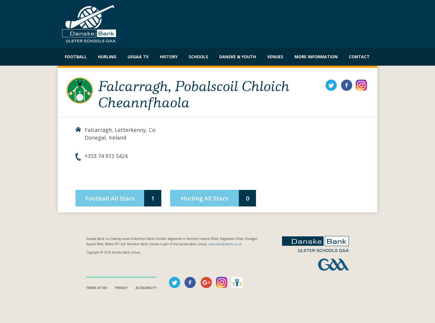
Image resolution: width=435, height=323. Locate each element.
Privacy (121, 288)
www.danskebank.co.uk (224, 244)
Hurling (107, 56)
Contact (359, 56)
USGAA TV (138, 56)
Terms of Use (96, 288)
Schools (198, 56)
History (169, 56)
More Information (316, 56)
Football (76, 56)
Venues (275, 56)
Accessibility (146, 288)
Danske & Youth (237, 56)
